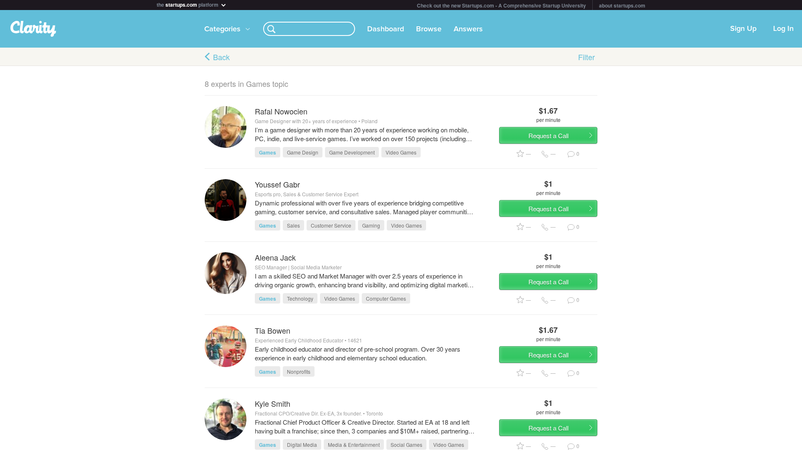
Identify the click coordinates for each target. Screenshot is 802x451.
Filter (586, 56)
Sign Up (743, 29)
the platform (188, 4)
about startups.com (622, 5)
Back (221, 56)
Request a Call (548, 135)
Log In (783, 29)
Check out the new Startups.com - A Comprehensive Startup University (501, 5)
